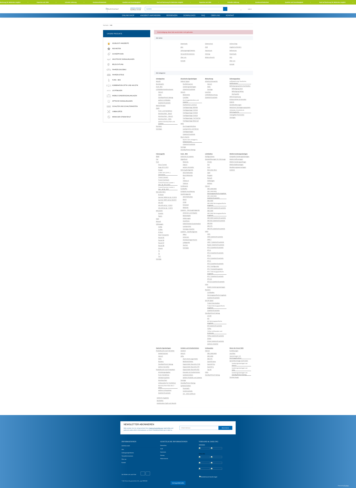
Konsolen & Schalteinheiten (191, 372)
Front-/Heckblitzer (163, 375)
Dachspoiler (235, 94)
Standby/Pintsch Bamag (165, 97)
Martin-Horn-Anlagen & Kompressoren (190, 140)
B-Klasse (161, 194)
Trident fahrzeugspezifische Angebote (216, 307)
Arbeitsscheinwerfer (211, 81)
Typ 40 (209, 369)
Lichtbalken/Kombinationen (164, 89)
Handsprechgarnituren (190, 240)
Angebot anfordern (150, 15)
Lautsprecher (187, 226)
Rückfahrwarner (188, 84)
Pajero (160, 216)
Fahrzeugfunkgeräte (187, 170)
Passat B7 (161, 243)
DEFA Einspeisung (235, 97)
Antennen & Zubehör (187, 156)
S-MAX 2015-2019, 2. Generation (164, 173)
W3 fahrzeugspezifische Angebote (214, 322)
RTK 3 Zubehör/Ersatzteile (215, 247)
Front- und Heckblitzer (165, 111)
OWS (208, 234)
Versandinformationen (188, 54)
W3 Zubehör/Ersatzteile (214, 326)
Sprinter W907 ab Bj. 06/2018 (167, 200)
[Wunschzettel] (241, 8)
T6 (159, 254)
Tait (184, 178)
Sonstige (183, 147)
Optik (157, 108)
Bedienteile (186, 95)
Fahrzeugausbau (119, 70)
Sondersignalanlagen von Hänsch (240, 364)
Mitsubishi (159, 211)
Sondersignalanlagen (189, 87)
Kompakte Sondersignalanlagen (239, 156)
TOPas (209, 328)
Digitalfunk (184, 159)
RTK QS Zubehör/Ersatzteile (215, 282)
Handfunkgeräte (186, 194)
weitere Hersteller (188, 167)
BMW (157, 156)
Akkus (184, 234)
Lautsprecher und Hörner (191, 129)
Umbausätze (117, 111)
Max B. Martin (185, 137)
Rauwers (207, 290)
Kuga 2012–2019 (163, 167)
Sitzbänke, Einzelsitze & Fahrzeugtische (237, 111)
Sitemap (207, 54)
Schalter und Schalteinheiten (125, 106)
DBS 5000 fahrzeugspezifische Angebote (216, 214)
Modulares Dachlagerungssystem (240, 107)
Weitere (209, 183)
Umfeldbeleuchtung (211, 95)
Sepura (185, 164)
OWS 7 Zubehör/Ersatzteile (215, 242)
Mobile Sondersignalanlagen (216, 287)
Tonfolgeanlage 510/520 (190, 110)
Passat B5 (161, 237)
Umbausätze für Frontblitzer (167, 383)
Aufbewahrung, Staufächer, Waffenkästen (238, 82)
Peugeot (209, 175)
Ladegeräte (186, 242)
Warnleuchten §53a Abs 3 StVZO (166, 386)
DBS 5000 (210, 211)
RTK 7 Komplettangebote (215, 269)
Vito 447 (160, 202)
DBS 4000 (210, 201)
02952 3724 (135, 9)
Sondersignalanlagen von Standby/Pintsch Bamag (240, 374)
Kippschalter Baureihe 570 (191, 367)
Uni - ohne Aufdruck (189, 394)
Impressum (208, 50)
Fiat (157, 159)
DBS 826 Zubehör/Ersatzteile (216, 221)
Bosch (185, 199)
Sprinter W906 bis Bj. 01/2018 (167, 197)
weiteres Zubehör (212, 344)
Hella (159, 95)
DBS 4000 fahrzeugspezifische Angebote (216, 204)
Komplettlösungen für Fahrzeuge (215, 159)
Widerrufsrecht (210, 57)
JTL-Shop (346, 485)
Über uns (215, 15)
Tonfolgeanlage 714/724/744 (191, 118)
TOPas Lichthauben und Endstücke (214, 332)
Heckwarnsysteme (163, 377)
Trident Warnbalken (213, 303)
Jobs (182, 47)
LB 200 (209, 316)
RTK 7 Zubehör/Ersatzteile (215, 276)
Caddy (160, 227)
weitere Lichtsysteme (164, 390)
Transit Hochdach (163, 180)
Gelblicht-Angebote (163, 398)
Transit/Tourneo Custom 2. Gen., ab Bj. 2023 (166, 188)
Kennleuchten (162, 380)
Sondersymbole (187, 391)
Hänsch (160, 92)
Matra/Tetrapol (160, 105)
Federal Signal (185, 81)
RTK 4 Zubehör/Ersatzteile (215, 253)
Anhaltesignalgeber (164, 372)
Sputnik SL (210, 367)
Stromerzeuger (234, 377)
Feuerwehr (186, 388)
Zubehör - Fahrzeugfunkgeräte (190, 210)
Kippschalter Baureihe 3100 (191, 364)
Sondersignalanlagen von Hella (240, 369)
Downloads (189, 15)
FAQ (203, 15)
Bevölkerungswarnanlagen (238, 167)
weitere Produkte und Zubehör (192, 377)
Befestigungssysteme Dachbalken (240, 86)
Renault (158, 221)
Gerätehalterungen (235, 105)
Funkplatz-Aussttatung (188, 191)
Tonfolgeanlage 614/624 (190, 115)
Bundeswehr (160, 84)
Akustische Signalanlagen (123, 59)
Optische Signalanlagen (122, 101)
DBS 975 (209, 226)
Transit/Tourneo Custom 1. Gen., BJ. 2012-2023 (166, 183)
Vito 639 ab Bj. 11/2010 (165, 205)
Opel (157, 219)
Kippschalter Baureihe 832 (191, 369)
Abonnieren (225, 428)
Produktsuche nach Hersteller (165, 351)
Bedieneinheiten (188, 361)
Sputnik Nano (211, 361)
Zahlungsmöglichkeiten (188, 50)
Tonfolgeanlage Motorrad (191, 121)
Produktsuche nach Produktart (165, 369)
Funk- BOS (159, 87)
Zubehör (232, 170)
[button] (236, 8)
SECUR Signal (209, 300)
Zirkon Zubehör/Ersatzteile (215, 341)
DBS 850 (209, 223)
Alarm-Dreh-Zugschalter (190, 359)
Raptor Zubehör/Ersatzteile (215, 245)
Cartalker (185, 97)
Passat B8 (161, 245)
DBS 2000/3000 (212, 189)
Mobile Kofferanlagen (236, 159)
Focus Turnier (162, 164)
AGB (206, 47)
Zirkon (209, 338)
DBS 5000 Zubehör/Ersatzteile (216, 218)
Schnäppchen (118, 54)
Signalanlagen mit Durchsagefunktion (235, 357)
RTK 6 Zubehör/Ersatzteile (215, 264)
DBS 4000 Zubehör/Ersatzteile (216, 208)
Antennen (186, 237)
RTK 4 (209, 250)
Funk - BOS (116, 80)
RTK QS (209, 279)
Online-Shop (128, 15)
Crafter (160, 229)
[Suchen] (225, 9)
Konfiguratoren (209, 156)
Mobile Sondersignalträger (238, 162)
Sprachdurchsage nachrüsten (239, 361)
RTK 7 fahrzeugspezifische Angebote (215, 273)
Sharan (160, 248)
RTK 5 (209, 255)
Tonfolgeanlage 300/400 (190, 107)
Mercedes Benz (161, 192)
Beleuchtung (117, 64)
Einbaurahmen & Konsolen (238, 99)
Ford (157, 162)
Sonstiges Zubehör (188, 229)
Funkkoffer (184, 189)
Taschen (185, 245)
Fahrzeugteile (118, 75)
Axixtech (183, 351)
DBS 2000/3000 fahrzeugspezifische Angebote (216, 192)
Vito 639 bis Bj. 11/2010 (165, 208)
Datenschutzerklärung (156, 428)
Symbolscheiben (188, 375)
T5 (159, 251)
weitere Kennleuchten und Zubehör (166, 122)
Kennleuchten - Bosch (165, 113)
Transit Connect (163, 177)
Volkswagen (159, 224)
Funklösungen (234, 351)
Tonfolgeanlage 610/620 (190, 113)
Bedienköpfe (187, 215)
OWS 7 (209, 239)
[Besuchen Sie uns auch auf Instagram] (148, 473)
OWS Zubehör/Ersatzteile (215, 237)
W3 (208, 318)
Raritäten (159, 126)
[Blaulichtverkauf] (112, 9)
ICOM (184, 202)
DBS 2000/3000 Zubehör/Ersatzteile (213, 197)
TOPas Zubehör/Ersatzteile (215, 336)
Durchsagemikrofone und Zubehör (191, 101)
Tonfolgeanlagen (188, 131)
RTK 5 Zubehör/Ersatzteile (215, 258)
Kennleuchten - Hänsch (165, 116)
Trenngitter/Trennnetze (237, 115)
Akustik (158, 81)
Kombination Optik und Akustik (166, 403)
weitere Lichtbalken (164, 100)
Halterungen (187, 218)
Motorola (185, 162)
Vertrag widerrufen (178, 483)
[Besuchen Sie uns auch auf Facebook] (143, 473)
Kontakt (230, 15)
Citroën (209, 162)
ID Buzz (160, 232)
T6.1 (159, 256)
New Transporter (163, 235)
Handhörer (186, 221)
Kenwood (186, 205)
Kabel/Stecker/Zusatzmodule (192, 224)
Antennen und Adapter (190, 213)
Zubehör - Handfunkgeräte (189, 232)
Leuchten (208, 92)
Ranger (160, 170)
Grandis (160, 213)
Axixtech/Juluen (163, 353)
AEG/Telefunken (188, 172)
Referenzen (171, 15)
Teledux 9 (186, 181)
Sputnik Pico (211, 364)
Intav (206, 284)
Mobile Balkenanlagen (236, 164)
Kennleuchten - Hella (164, 119)
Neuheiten (160, 400)
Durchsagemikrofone (189, 126)
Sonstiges (159, 129)
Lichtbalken (210, 292)
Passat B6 (161, 240)
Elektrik (232, 102)
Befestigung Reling (237, 91)
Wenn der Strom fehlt (121, 117)
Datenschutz (209, 44)
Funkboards (184, 186)
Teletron (185, 183)
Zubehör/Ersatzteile (164, 103)
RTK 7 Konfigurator (213, 266)
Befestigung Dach (237, 89)
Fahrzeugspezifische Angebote (216, 295)
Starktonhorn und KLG (190, 105)
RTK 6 (209, 261)
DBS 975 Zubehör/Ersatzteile (216, 229)
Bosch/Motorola (188, 175)
